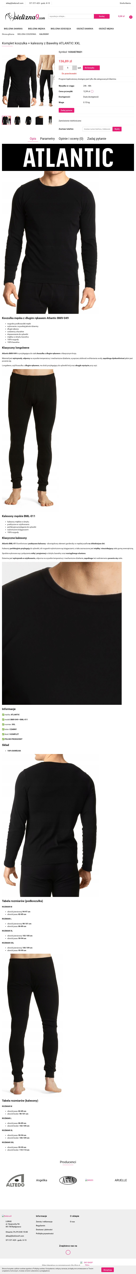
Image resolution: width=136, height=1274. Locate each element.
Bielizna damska (13, 28)
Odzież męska (106, 28)
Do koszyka (90, 68)
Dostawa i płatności (44, 1229)
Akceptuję (107, 1270)
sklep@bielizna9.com (15, 1236)
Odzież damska (85, 28)
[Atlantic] (121, 1180)
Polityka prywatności (45, 1233)
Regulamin (40, 1226)
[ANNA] (41, 1180)
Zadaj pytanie (66, 110)
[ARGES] (68, 1180)
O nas (72, 1222)
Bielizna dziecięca (61, 28)
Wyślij (117, 129)
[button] (41, 1216)
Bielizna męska (37, 28)
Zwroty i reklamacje (44, 1222)
